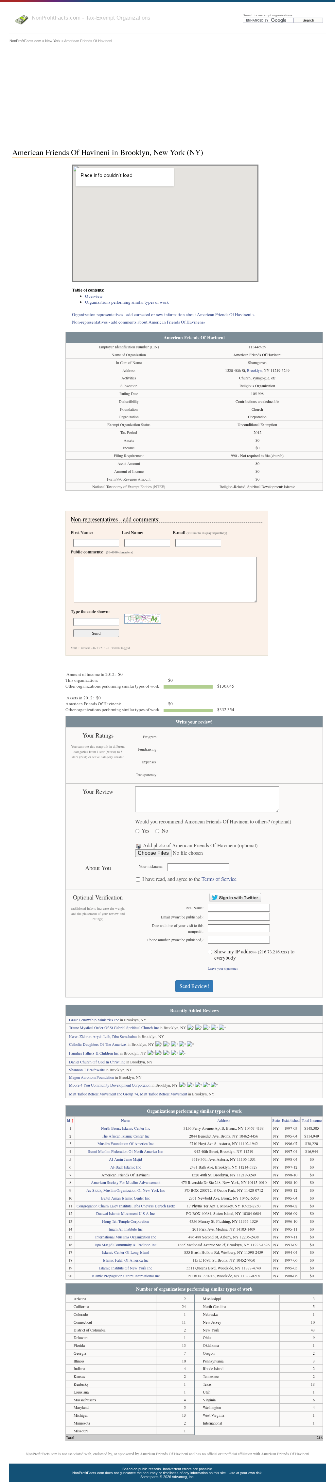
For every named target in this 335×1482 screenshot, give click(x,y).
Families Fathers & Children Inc (94, 1053)
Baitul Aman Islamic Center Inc (125, 1198)
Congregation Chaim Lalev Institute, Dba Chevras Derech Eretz (126, 1205)
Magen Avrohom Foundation (91, 1077)
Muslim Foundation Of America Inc (125, 1143)
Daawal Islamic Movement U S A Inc (125, 1213)
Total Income (312, 1120)
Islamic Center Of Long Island (125, 1252)
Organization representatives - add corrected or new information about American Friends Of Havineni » (163, 314)
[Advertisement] (167, 93)
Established (291, 1120)
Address (223, 1120)
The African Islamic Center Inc (126, 1136)
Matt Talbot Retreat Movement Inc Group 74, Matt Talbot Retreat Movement (128, 1093)
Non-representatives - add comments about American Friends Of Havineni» (138, 322)
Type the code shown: (90, 611)
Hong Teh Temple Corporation (125, 1221)
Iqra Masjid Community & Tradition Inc (125, 1244)
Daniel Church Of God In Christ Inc (97, 1061)
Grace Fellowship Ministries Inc (94, 1019)
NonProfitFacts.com (25, 41)
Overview (94, 296)
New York (53, 41)
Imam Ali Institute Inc (126, 1229)
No (165, 831)
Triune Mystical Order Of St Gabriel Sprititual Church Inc (114, 1027)
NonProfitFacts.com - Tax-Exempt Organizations (91, 17)
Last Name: (132, 532)
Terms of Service (219, 878)
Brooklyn (254, 370)
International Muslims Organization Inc (125, 1236)
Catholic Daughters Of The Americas (98, 1044)
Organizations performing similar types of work (127, 302)
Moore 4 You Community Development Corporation (109, 1085)
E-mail (200, 532)
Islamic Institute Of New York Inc (125, 1267)
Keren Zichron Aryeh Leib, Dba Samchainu (103, 1036)
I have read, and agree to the (189, 879)
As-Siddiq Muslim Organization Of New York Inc (125, 1190)
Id (68, 1120)
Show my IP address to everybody (254, 954)
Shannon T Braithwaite (87, 1069)
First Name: (82, 532)
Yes (145, 831)
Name (125, 1120)
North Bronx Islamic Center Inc (125, 1128)
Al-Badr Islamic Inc (125, 1167)
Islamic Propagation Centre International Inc (126, 1275)
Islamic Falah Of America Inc (126, 1260)
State (276, 1120)
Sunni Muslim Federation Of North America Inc (125, 1151)
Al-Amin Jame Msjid (125, 1159)
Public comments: (102, 552)
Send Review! (194, 985)
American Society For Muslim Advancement (125, 1182)
